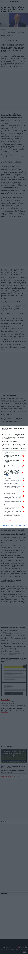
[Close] (25, 428)
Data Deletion (6, 525)
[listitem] (14, 453)
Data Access (14, 525)
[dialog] (14, 477)
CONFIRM (8, 520)
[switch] (23, 456)
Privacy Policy (22, 525)
